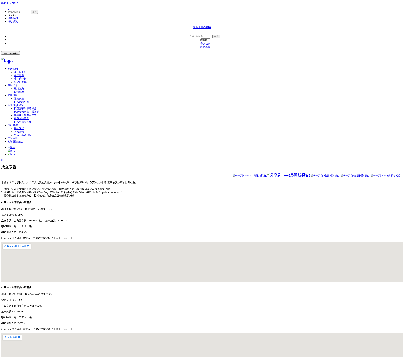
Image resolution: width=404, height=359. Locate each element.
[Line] (288, 175)
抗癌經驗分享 (21, 102)
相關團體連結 (15, 141)
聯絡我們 (13, 18)
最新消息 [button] (13, 85)
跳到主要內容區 (10, 2)
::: (8, 8)
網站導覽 (13, 21)
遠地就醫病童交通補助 (26, 111)
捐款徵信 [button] (13, 125)
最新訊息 (19, 88)
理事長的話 (20, 72)
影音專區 (13, 138)
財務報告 (19, 131)
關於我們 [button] (13, 68)
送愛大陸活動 (21, 118)
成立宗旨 (19, 75)
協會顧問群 (20, 82)
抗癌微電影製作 (23, 121)
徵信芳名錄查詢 (23, 135)
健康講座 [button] (13, 95)
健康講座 (19, 98)
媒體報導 (19, 92)
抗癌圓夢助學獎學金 (25, 108)
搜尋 (34, 12)
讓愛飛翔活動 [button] (15, 105)
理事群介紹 (20, 78)
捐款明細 (19, 128)
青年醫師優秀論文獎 (25, 115)
